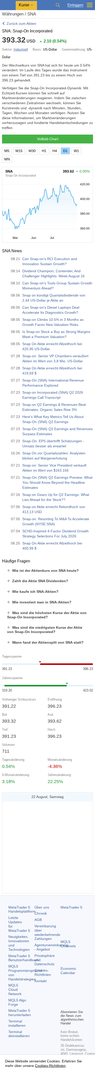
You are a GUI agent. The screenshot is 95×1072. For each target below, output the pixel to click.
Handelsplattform (22, 909)
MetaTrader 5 (71, 907)
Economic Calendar (68, 970)
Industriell (21, 49)
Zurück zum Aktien (21, 24)
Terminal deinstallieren (19, 1034)
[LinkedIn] (72, 1005)
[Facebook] (64, 997)
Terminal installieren (17, 1023)
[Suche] (58, 5)
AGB (38, 920)
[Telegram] (72, 997)
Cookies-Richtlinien (42, 972)
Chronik (40, 913)
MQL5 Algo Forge (17, 1002)
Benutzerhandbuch (23, 958)
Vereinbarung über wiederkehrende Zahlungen (47, 932)
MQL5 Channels (68, 944)
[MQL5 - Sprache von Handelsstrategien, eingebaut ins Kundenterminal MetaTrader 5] (8, 5)
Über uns (41, 907)
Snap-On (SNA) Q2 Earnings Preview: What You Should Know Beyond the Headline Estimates (57, 482)
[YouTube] (64, 1005)
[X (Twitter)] (80, 997)
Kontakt (40, 981)
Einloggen (75, 5)
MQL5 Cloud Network (15, 989)
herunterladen (19, 1012)
